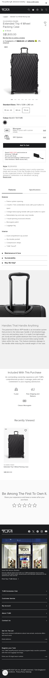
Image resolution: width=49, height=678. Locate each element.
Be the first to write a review (14, 38)
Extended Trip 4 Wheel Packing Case (16, 467)
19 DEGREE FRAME (9, 465)
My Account (6, 606)
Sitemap (28, 672)
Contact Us (6, 620)
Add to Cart (24, 145)
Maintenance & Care (13, 253)
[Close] (46, 2)
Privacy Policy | (21, 672)
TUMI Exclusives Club (10, 591)
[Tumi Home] (5, 9)
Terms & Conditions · (9, 672)
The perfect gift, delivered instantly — (20, 2)
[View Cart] (42, 10)
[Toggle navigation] (46, 10)
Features (12, 190)
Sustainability (10, 258)
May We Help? (10, 263)
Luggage (5, 16)
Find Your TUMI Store (9, 579)
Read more (7, 177)
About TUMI (6, 613)
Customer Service (8, 598)
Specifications (34, 190)
